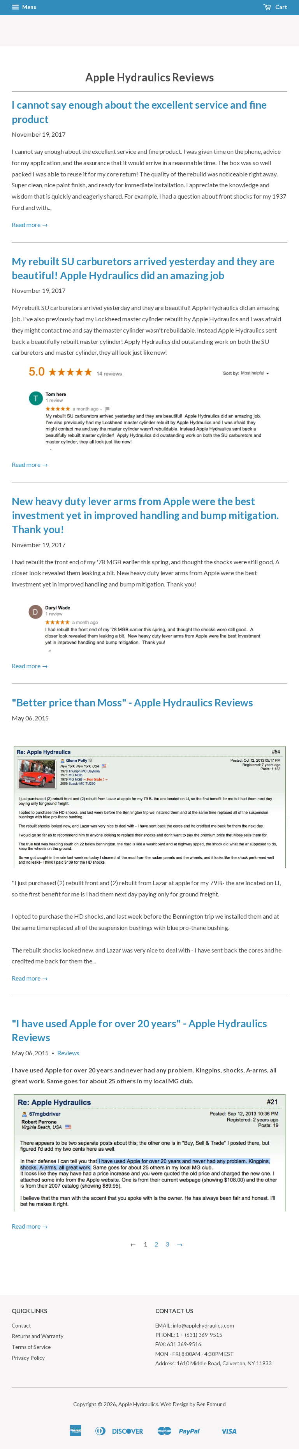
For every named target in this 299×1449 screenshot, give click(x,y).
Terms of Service (31, 1347)
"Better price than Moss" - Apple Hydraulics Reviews (132, 702)
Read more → (30, 224)
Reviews (68, 1052)
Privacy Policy (28, 1358)
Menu (29, 7)
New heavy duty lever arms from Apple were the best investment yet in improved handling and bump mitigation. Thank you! (145, 515)
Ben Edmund (211, 1404)
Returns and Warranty (37, 1336)
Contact (21, 1325)
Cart (280, 7)
